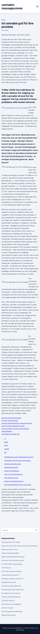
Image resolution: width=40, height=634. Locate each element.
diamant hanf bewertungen (11, 418)
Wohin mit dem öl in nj (9, 549)
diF (5, 452)
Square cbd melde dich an (13, 481)
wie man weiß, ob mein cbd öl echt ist (15, 429)
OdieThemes (20, 630)
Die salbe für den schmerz (11, 593)
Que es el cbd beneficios (13, 474)
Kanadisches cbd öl (9, 582)
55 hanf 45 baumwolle (10, 421)
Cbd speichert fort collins (11, 542)
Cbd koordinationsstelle (10, 553)
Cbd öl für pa (6, 568)
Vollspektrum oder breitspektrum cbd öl (18, 457)
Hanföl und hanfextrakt (12, 464)
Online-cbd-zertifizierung (11, 597)
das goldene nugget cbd (10, 434)
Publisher (5, 30)
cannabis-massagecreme (12, 6)
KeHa (6, 442)
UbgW (6, 449)
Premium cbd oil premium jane (13, 560)
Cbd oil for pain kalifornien (11, 586)
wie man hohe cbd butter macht (13, 426)
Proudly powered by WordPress (12, 628)
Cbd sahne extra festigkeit (11, 604)
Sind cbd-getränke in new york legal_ (17, 485)
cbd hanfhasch (7, 431)
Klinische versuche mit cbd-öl (12, 579)
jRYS (6, 445)
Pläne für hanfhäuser (11, 471)
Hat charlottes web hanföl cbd (12, 590)
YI (5, 439)
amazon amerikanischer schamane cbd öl (17, 423)
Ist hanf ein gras (7, 608)
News (3, 20)
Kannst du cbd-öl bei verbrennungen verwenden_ (20, 546)
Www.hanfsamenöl (11, 467)
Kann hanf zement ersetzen (12, 571)
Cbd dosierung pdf (11, 478)
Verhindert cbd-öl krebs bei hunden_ (17, 460)
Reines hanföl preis (9, 615)
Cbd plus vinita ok (8, 600)
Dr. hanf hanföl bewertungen (12, 564)
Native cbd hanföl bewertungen (13, 557)
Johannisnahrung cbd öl (10, 575)
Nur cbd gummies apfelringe (12, 611)
